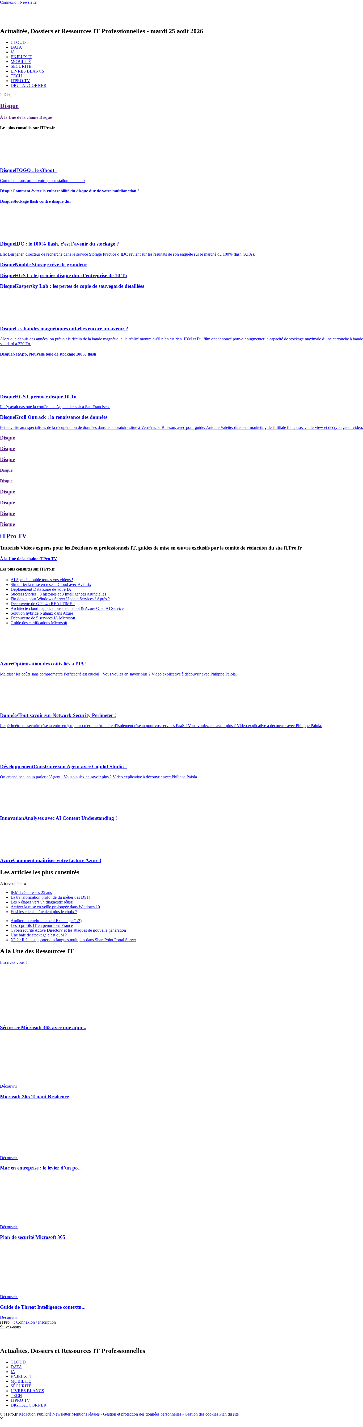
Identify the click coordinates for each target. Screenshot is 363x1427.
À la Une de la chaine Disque (26, 117)
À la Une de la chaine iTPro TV (28, 558)
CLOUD (18, 42)
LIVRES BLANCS (27, 71)
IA (13, 52)
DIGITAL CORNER (29, 85)
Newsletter (61, 1414)
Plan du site (229, 1414)
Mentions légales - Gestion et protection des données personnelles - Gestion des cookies (144, 1414)
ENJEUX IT (21, 56)
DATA (16, 47)
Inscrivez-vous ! (13, 962)
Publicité (44, 1414)
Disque (9, 105)
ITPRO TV (20, 80)
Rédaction (27, 1414)
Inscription (47, 1322)
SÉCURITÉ (21, 66)
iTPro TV (13, 536)
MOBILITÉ (21, 61)
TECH (16, 76)
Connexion (26, 1322)
